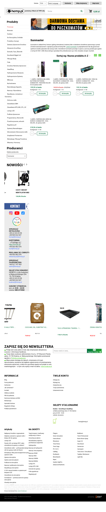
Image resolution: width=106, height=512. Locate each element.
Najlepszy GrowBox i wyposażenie (14, 433)
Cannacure (80, 446)
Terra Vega (56, 446)
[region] (66, 24)
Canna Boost (56, 438)
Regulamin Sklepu (9, 406)
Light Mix (80, 457)
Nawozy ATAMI (33, 453)
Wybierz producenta (12, 152)
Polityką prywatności (18, 358)
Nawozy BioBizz (33, 461)
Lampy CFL (32, 463)
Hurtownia (7, 385)
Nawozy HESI (33, 456)
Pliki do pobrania (9, 395)
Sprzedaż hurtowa (9, 403)
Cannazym (80, 449)
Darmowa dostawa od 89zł (12, 398)
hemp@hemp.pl (83, 421)
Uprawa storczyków (10, 457)
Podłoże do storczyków (11, 462)
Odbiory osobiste (9, 393)
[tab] (85, 28)
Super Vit (80, 441)
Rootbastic (56, 454)
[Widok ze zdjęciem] (95, 55)
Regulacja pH (32, 474)
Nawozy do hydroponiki (35, 448)
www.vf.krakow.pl (22, 491)
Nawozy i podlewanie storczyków (14, 465)
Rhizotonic (56, 441)
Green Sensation (58, 436)
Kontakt (6, 390)
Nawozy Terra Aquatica (35, 450)
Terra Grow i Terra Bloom (84, 451)
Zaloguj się (56, 380)
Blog (5, 380)
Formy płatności (9, 382)
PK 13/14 (55, 449)
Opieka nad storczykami (11, 460)
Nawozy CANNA (33, 458)
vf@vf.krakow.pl (46, 366)
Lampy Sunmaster (71, 46)
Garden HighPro (57, 462)
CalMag (55, 451)
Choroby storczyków (10, 482)
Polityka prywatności (10, 408)
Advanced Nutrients (58, 464)
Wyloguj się (56, 382)
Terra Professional (82, 436)
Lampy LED (7, 440)
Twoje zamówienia (58, 387)
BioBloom (80, 433)
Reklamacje (7, 400)
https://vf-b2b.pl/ (14, 245)
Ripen (54, 459)
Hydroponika (32, 445)
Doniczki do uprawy (34, 469)
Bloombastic (56, 457)
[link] (66, 24)
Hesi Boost (80, 444)
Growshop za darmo (34, 438)
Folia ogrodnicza (33, 471)
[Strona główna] (14, 10)
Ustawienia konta (58, 390)
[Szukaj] (81, 11)
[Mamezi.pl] (99, 497)
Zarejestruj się (57, 385)
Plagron (55, 433)
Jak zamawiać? (8, 387)
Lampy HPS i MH (34, 466)
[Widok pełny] (99, 55)
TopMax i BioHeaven (83, 454)
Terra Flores (56, 444)
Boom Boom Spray (82, 438)
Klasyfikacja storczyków (11, 468)
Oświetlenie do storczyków (12, 475)
